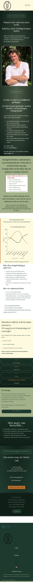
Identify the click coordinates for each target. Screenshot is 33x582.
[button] (15, 412)
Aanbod (16, 561)
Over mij (16, 560)
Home (16, 558)
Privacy (16, 551)
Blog (16, 565)
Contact (16, 563)
